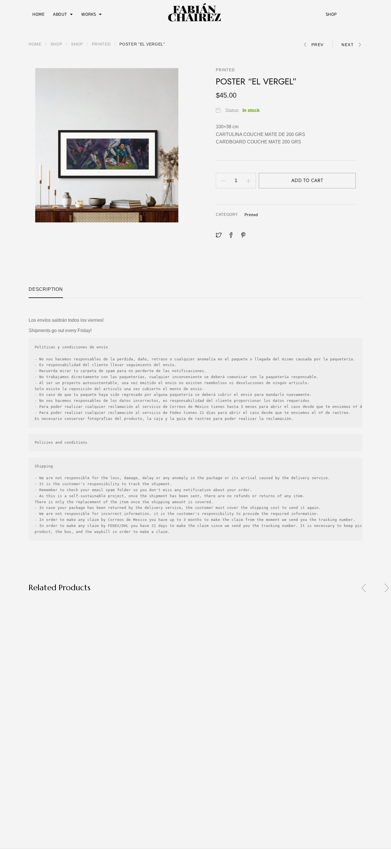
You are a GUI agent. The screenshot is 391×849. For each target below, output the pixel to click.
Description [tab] (46, 289)
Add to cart (307, 180)
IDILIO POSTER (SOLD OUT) (112, 687)
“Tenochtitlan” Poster (183, 687)
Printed (101, 44)
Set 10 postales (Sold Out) (28, 808)
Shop (331, 14)
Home (38, 14)
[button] (63, 14)
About (60, 14)
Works (88, 14)
